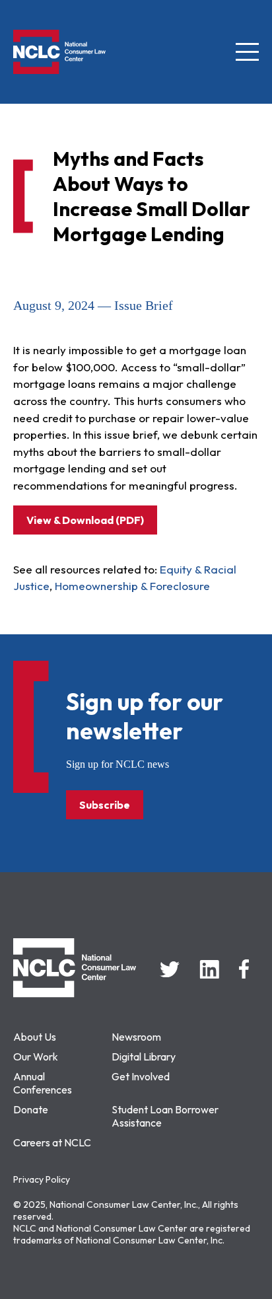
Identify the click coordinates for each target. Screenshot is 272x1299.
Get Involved (141, 1076)
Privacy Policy (41, 1179)
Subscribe (104, 804)
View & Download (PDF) (85, 520)
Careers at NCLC (52, 1142)
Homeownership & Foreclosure (132, 586)
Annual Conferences (42, 1083)
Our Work (35, 1056)
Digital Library (144, 1056)
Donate (30, 1109)
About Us (34, 1036)
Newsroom (136, 1036)
